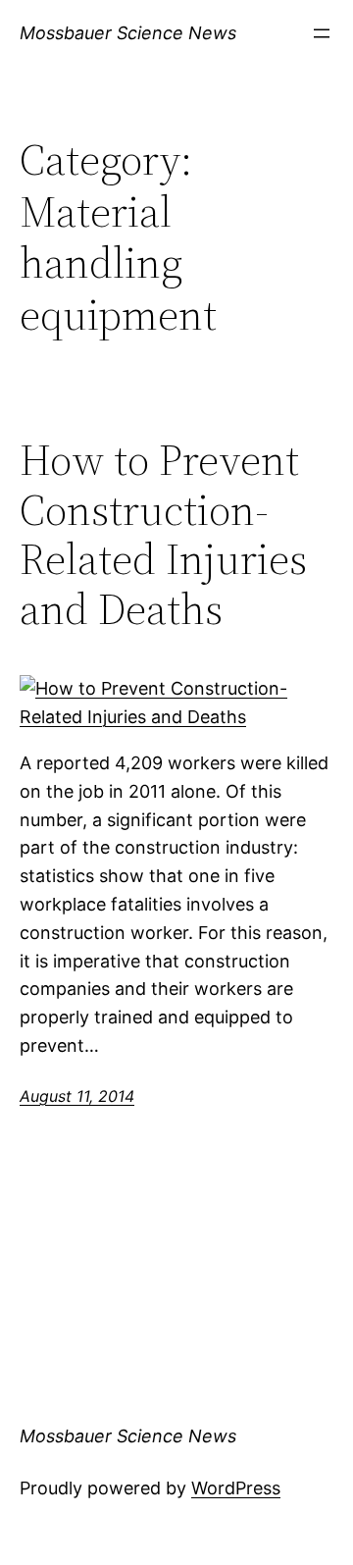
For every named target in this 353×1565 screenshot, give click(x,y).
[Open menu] (321, 33)
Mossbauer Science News (128, 33)
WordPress (235, 1488)
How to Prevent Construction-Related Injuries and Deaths (163, 535)
